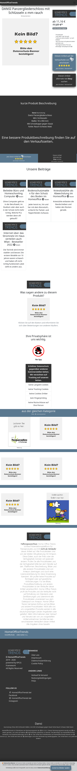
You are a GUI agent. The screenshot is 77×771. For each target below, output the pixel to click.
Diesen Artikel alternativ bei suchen (64, 80)
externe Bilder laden (61, 768)
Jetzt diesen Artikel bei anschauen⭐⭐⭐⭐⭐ (19, 158)
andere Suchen (20, 635)
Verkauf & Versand (39, 675)
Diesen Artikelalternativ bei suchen (57, 158)
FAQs (33, 681)
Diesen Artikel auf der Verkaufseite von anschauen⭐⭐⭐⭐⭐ (64, 62)
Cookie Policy (37, 663)
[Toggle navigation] (74, 3)
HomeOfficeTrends (9, 2)
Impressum (36, 658)
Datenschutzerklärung (41, 660)
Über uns (35, 655)
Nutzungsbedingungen (41, 678)
